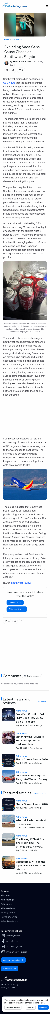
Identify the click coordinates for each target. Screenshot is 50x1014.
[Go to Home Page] (14, 6)
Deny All (30, 1007)
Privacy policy (8, 912)
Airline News (21, 711)
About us (5, 895)
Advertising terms (9, 921)
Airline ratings (7, 899)
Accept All (43, 1007)
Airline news (16, 39)
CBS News (9, 82)
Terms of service (9, 917)
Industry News (22, 858)
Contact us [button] (13, 602)
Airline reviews (8, 908)
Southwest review (21, 582)
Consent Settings (13, 1007)
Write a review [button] (15, 609)
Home (6, 39)
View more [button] (42, 701)
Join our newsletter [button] (11, 960)
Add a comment (34, 676)
